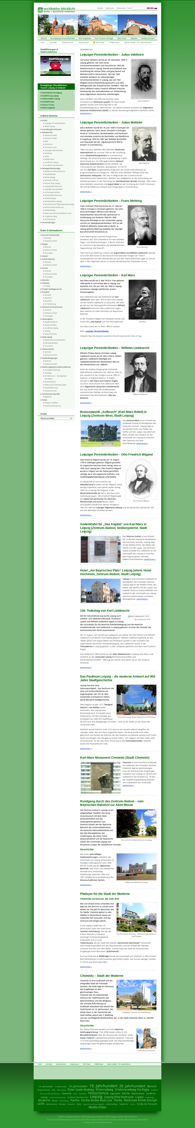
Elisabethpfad (50, 174)
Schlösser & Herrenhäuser (52, 307)
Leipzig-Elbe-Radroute (53, 186)
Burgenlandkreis (51, 322)
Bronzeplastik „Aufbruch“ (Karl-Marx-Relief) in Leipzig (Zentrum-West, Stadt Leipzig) (113, 413)
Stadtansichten (148, 38)
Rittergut (62, 1104)
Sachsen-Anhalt (51, 241)
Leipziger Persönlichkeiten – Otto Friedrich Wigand (116, 454)
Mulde (55, 1100)
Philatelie (45, 283)
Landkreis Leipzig (51, 162)
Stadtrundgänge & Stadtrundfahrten (56, 367)
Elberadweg (61, 1090)
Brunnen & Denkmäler (51, 235)
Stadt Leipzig (50, 126)
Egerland (48, 397)
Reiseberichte (47, 132)
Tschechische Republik (51, 394)
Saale (47, 156)
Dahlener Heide (51, 135)
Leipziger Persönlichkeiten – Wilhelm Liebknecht (114, 348)
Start (42, 42)
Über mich (121, 38)
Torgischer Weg (51, 216)
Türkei (44, 400)
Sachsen (48, 238)
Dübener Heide (51, 138)
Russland (45, 292)
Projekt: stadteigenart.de (52, 289)
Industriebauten (48, 259)
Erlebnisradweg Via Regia (132, 1089)
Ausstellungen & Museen (52, 129)
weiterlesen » (86, 113)
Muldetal (48, 153)
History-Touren (48, 105)
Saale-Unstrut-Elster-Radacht (93, 1104)
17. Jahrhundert (61, 1087)
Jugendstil (115, 1093)
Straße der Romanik (147, 1104)
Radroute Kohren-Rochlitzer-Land (58, 213)
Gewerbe (66, 1093)
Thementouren (51, 391)
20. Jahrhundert (132, 1085)
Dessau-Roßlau (51, 325)
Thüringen (49, 253)
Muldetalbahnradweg (53, 201)
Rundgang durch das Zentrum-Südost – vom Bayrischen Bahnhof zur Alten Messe (112, 803)
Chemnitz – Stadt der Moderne (101, 975)
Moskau (48, 295)
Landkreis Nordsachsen (54, 165)
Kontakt (53, 42)
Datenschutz (67, 42)
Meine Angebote (48, 107)
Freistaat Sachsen (52, 180)
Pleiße (118, 1100)
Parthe (74, 1100)
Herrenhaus (83, 1094)
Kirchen (45, 268)
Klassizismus (137, 1093)
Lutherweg (149, 1097)
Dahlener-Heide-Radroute (55, 171)
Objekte (133, 38)
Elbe (46, 141)
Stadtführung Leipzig (50, 96)
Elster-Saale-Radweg (81, 1089)
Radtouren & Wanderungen (55, 385)
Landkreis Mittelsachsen (57, 1097)
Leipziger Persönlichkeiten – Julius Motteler (111, 122)
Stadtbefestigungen (50, 358)
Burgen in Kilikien (51, 402)
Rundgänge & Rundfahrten (63, 38)
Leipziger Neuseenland (54, 150)
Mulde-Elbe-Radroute (53, 195)
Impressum (84, 42)
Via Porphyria (50, 219)
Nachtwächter (50, 382)
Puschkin (48, 301)
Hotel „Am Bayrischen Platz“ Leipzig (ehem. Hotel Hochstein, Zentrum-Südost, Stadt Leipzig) (115, 572)
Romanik (71, 1104)
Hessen (45, 256)
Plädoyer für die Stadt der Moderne (105, 894)
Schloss (132, 1104)
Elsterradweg (50, 177)
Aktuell (44, 38)
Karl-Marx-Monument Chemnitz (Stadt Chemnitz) (114, 757)
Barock (151, 1086)
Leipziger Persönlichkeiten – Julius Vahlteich (112, 54)
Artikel (44, 120)
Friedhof (154, 1090)
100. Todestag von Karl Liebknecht (104, 610)
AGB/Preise (114, 42)
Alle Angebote (85, 38)
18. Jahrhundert (78, 1086)
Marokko (45, 280)
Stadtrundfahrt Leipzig (51, 98)
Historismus (98, 1092)
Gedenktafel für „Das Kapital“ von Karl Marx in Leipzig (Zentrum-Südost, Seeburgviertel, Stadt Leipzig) (113, 527)
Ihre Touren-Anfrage (104, 38)
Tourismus (49, 346)
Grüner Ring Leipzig (52, 183)
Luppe (139, 1097)
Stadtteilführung (51, 387)
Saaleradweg (112, 1104)
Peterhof (48, 298)
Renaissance (51, 1104)
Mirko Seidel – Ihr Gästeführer (138, 42)
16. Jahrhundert (46, 1086)
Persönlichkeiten (51, 343)
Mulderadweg (50, 198)
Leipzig (47, 286)
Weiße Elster (49, 159)
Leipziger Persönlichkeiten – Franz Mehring (111, 200)
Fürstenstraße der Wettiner (50, 1094)
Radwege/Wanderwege (51, 168)
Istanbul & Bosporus (53, 406)
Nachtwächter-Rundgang (52, 92)
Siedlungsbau (47, 319)
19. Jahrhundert (103, 1085)
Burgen (45, 244)
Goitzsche (48, 144)
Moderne (44, 1100)
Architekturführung (52, 370)
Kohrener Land (51, 147)
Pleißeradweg (50, 210)
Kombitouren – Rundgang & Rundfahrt (56, 377)
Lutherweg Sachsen (52, 192)
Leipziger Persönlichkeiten (55, 123)
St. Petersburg (50, 304)
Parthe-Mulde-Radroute (54, 207)
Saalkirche (123, 1104)
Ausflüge (48, 373)
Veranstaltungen (48, 222)
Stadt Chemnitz (51, 334)
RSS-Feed (100, 42)
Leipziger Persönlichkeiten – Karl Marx (107, 275)
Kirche (126, 1093)
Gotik (75, 1094)
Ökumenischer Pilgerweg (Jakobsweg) (59, 204)
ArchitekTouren (48, 102)
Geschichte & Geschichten (55, 340)
